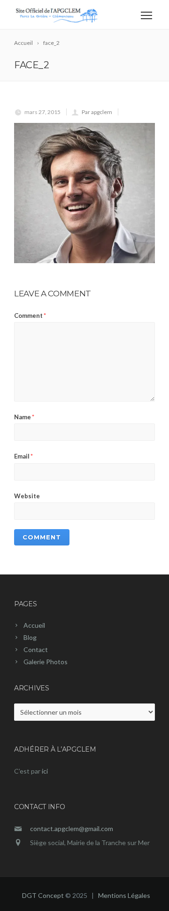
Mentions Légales (124, 895)
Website (27, 496)
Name (24, 417)
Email (23, 456)
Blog (30, 637)
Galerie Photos (45, 662)
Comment (30, 315)
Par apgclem (97, 111)
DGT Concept (43, 895)
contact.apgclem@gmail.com (71, 828)
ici (45, 771)
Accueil (34, 625)
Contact (35, 649)
